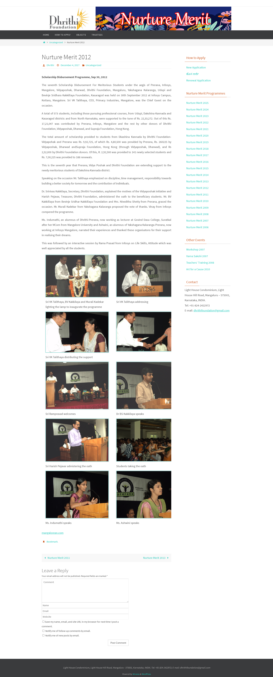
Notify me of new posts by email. (62, 635)
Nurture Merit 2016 (197, 162)
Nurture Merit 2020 (197, 135)
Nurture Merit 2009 (197, 207)
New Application (196, 67)
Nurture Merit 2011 (58, 558)
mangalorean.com (53, 533)
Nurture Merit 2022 (197, 122)
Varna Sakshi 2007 (197, 256)
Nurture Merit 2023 (197, 116)
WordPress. (146, 674)
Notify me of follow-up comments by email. (68, 630)
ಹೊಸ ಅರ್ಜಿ (192, 74)
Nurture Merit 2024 (197, 109)
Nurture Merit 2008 (197, 214)
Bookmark (52, 541)
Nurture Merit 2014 (197, 175)
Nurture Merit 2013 (154, 558)
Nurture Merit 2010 (197, 201)
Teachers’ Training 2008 (200, 262)
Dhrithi (50, 65)
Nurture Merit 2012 (197, 188)
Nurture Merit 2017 (197, 155)
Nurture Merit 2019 (197, 142)
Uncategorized (56, 42)
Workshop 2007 (195, 249)
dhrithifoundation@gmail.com (212, 310)
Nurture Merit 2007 (197, 220)
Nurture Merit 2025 (197, 103)
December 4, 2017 (70, 65)
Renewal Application (198, 80)
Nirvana (136, 674)
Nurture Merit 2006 (197, 227)
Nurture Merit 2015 (197, 168)
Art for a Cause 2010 (198, 269)
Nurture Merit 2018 (197, 148)
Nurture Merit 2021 (197, 129)
